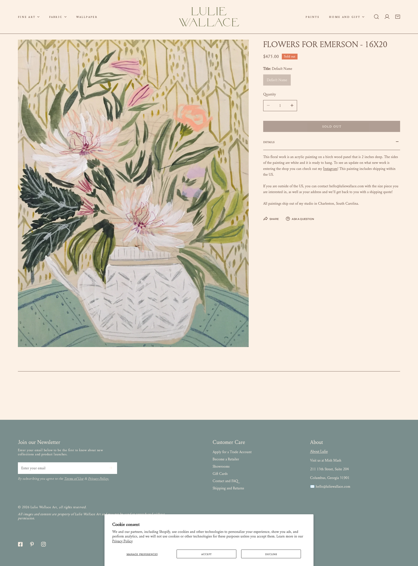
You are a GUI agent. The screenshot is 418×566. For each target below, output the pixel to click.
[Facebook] (20, 544)
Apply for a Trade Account (232, 452)
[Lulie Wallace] (209, 16)
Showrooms (221, 466)
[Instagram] (43, 544)
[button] (28, 17)
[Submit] (111, 467)
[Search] (376, 16)
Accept (206, 554)
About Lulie (319, 451)
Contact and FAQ (225, 481)
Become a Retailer (226, 459)
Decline (271, 554)
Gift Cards (220, 474)
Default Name (277, 80)
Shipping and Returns (228, 488)
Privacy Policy (122, 541)
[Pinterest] (32, 544)
